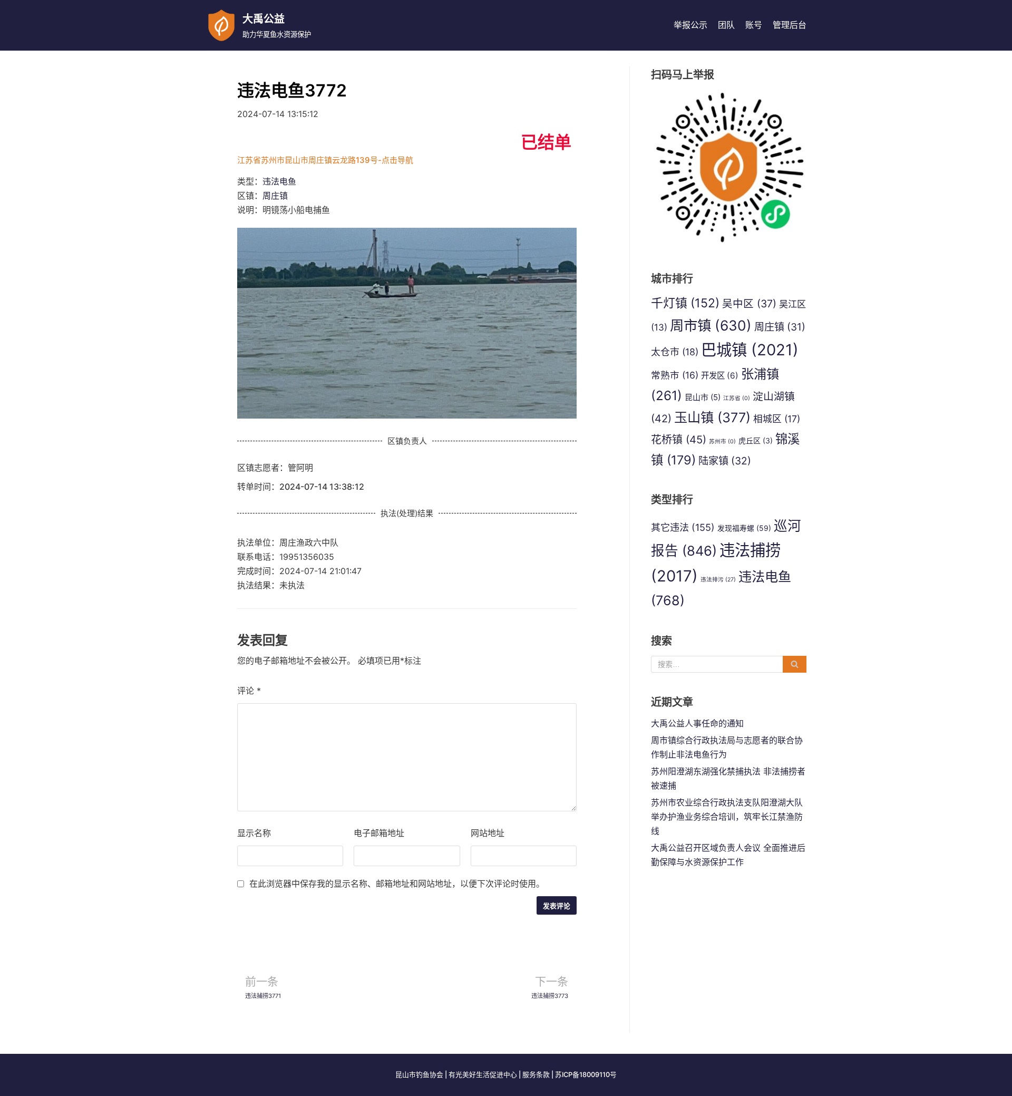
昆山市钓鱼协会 (419, 1075)
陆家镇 (724, 460)
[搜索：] (728, 664)
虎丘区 (755, 440)
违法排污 (718, 579)
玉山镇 (712, 417)
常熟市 (674, 375)
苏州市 (722, 441)
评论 (249, 690)
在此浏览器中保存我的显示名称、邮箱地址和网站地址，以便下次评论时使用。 (396, 883)
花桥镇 (678, 439)
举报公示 (690, 25)
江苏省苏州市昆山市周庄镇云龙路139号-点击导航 (325, 160)
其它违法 (683, 527)
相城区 (776, 418)
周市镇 (711, 325)
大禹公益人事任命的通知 (697, 723)
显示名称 (254, 833)
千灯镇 (685, 303)
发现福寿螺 (744, 527)
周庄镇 (275, 195)
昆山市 (703, 397)
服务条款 (536, 1075)
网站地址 (487, 833)
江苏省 (736, 398)
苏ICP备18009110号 (586, 1075)
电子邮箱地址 (379, 833)
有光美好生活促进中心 (483, 1075)
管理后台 (789, 25)
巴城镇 (750, 350)
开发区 (719, 376)
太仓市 (674, 351)
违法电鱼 (279, 181)
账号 (753, 25)
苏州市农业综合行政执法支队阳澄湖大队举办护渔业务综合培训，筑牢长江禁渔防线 (727, 816)
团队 (726, 25)
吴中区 (749, 303)
